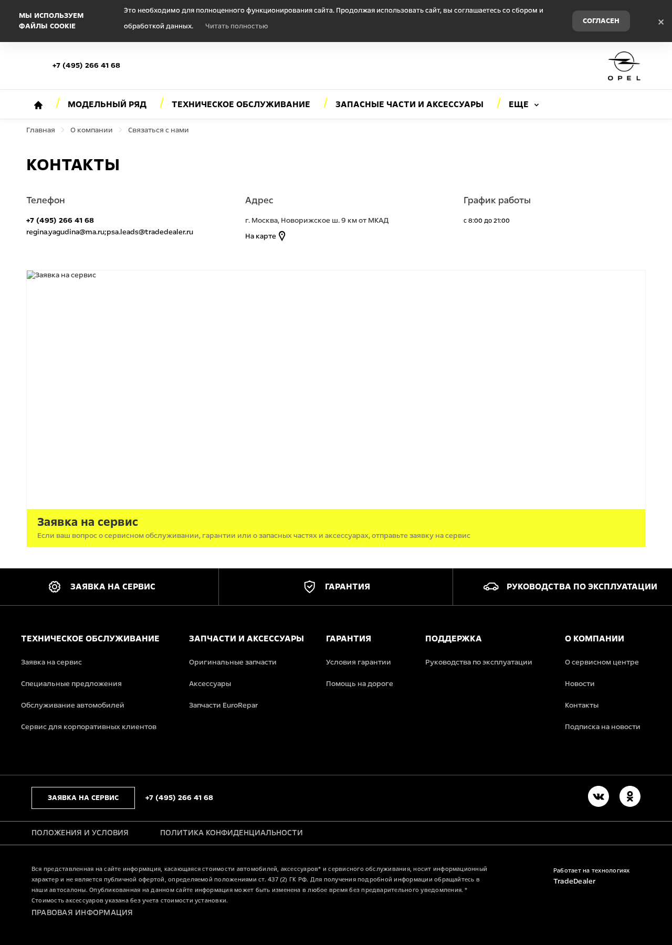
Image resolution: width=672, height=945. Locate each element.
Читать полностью (236, 26)
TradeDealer (574, 881)
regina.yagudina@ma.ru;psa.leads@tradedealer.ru (109, 232)
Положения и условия (80, 832)
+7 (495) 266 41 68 (86, 65)
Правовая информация (82, 912)
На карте (261, 236)
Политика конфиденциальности (231, 832)
